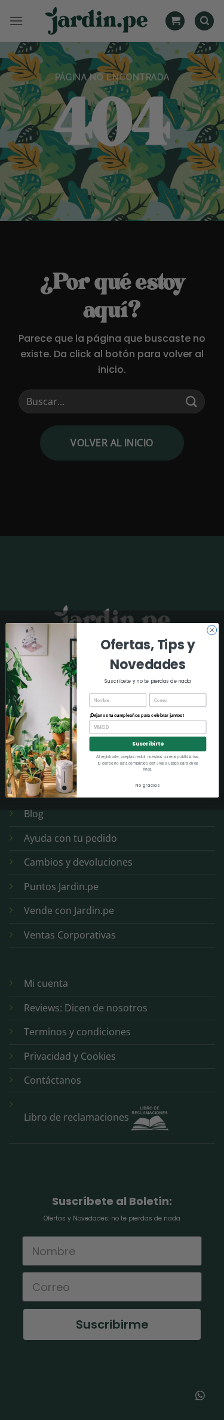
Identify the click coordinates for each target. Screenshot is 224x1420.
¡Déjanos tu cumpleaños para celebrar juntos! (136, 715)
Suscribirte (148, 743)
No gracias (147, 785)
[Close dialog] (211, 629)
